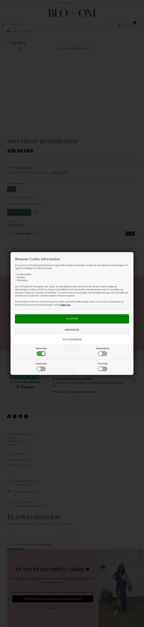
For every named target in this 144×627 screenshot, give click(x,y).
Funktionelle (41, 363)
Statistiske (103, 363)
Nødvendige (41, 348)
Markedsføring (102, 348)
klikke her (66, 304)
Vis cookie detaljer (72, 339)
